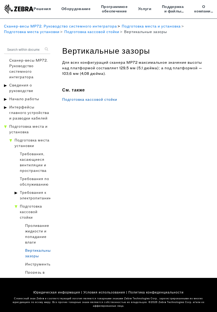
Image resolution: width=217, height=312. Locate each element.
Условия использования (104, 292)
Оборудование (76, 9)
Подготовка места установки (32, 32)
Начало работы (24, 99)
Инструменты (38, 264)
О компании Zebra (203, 10)
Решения (42, 9)
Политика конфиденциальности (156, 292)
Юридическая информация (56, 292)
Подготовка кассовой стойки (91, 32)
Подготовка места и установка (151, 26)
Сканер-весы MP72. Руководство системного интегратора (60, 26)
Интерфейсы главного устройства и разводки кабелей (29, 112)
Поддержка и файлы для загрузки (173, 10)
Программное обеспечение (114, 9)
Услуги (144, 9)
